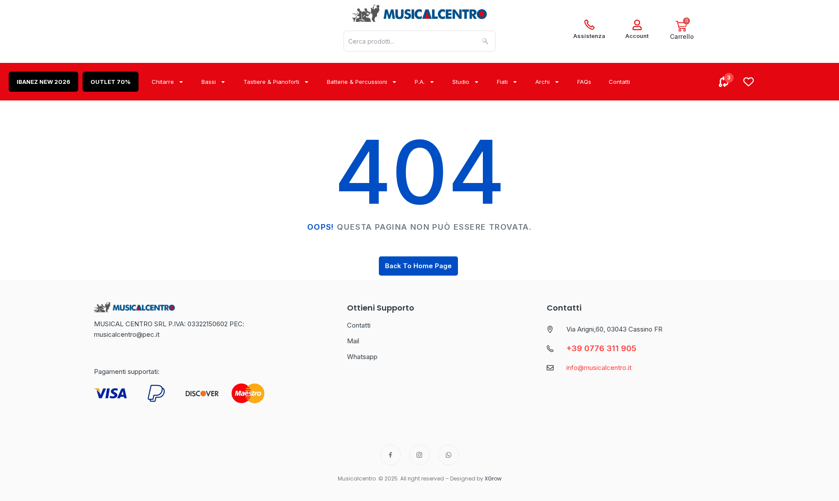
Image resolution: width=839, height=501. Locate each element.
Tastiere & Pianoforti (271, 81)
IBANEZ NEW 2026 (43, 81)
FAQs (584, 81)
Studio (460, 81)
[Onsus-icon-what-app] (448, 455)
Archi (542, 81)
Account (636, 35)
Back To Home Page (418, 266)
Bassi (208, 81)
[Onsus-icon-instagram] (419, 455)
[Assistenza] (589, 25)
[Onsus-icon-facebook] (390, 455)
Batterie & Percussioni (357, 81)
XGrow (493, 478)
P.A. (420, 81)
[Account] (637, 25)
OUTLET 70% (110, 81)
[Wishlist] (748, 81)
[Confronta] (724, 81)
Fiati (502, 81)
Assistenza (589, 35)
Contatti (619, 81)
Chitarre (163, 81)
